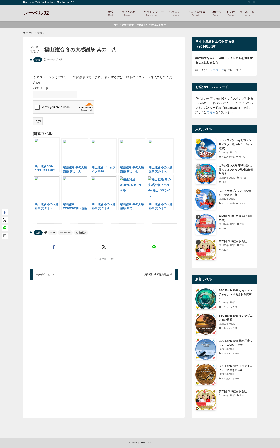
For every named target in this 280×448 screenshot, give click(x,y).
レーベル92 (36, 12)
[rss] (249, 2)
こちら (211, 112)
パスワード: (41, 88)
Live (52, 232)
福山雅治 (81, 232)
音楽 (37, 59)
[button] (54, 246)
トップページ (215, 70)
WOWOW (65, 232)
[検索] (254, 2)
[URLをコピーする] (5, 236)
